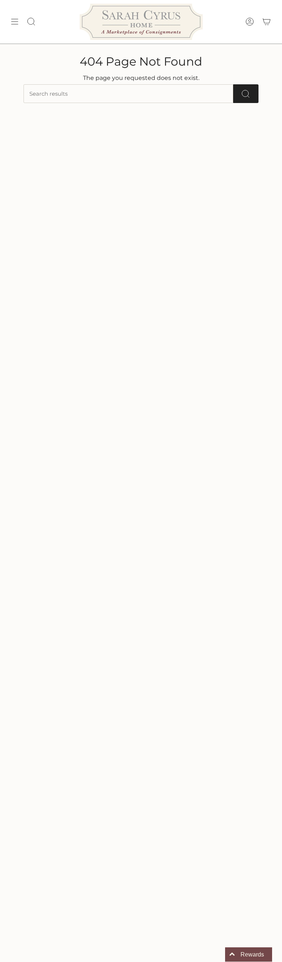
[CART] (266, 22)
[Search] (245, 93)
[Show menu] (14, 22)
